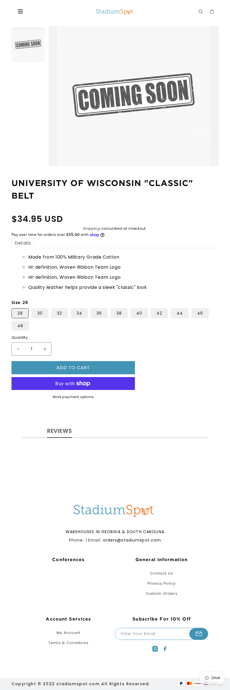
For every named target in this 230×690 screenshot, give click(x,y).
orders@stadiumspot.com (132, 540)
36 (99, 313)
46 (200, 313)
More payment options (73, 396)
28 (20, 313)
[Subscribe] (198, 634)
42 (159, 313)
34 (79, 313)
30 (40, 313)
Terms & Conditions (68, 642)
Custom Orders (162, 593)
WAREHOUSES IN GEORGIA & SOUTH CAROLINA (115, 532)
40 (139, 313)
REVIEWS (59, 431)
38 (119, 313)
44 (180, 313)
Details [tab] (23, 243)
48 (20, 326)
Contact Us (161, 573)
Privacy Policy (162, 583)
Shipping (91, 228)
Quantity (19, 337)
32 (59, 313)
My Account (68, 632)
